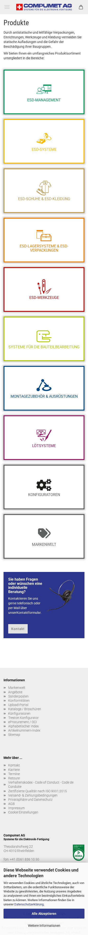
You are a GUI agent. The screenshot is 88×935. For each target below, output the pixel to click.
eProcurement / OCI (22, 722)
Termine (14, 774)
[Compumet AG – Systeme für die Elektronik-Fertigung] (44, 7)
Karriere (14, 770)
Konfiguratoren (19, 713)
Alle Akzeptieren (44, 913)
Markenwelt (16, 687)
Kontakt (18, 629)
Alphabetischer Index (23, 726)
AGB (11, 804)
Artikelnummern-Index (24, 730)
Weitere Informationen (44, 925)
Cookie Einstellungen (23, 812)
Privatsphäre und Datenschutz (30, 799)
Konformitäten (19, 700)
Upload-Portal (18, 705)
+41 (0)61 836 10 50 (24, 859)
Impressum (16, 808)
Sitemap (14, 735)
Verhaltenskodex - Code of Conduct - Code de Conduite (40, 784)
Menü (7, 7)
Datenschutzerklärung (29, 904)
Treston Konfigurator (23, 718)
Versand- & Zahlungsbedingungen (32, 795)
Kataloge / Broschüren (24, 709)
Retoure (14, 778)
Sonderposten (18, 696)
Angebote (15, 692)
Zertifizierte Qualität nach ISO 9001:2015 (37, 791)
